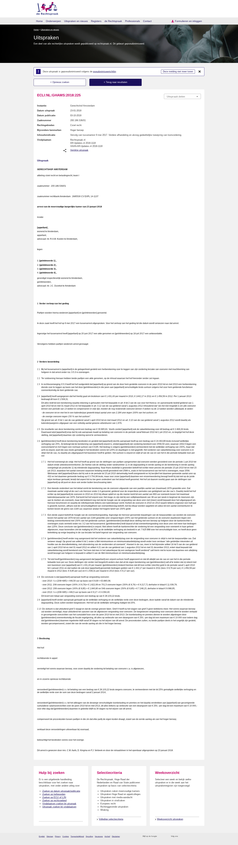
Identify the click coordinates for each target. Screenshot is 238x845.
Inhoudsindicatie (46, 135)
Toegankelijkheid (77, 836)
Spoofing (89, 836)
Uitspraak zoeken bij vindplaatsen (59, 806)
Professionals (132, 21)
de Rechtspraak (113, 21)
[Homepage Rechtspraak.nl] (46, 8)
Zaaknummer (44, 120)
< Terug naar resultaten (115, 82)
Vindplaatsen (44, 140)
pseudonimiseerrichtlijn (104, 71)
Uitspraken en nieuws (76, 21)
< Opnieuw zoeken (59, 82)
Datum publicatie (46, 115)
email (165, 836)
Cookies (65, 836)
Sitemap (50, 836)
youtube (199, 836)
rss (160, 836)
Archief (107, 836)
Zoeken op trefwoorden (53, 794)
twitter (181, 836)
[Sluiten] (199, 71)
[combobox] (182, 96)
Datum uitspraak (46, 110)
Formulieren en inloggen (188, 21)
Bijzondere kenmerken (49, 130)
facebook (185, 836)
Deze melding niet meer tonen (178, 71)
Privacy (58, 836)
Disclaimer (116, 836)
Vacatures (99, 836)
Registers (96, 21)
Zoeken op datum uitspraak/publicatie (61, 791)
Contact (147, 21)
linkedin (194, 836)
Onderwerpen (53, 21)
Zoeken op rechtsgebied (54, 800)
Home (39, 21)
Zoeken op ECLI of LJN (54, 797)
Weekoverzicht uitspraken (170, 819)
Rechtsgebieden (45, 125)
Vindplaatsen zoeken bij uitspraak (59, 803)
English (42, 836)
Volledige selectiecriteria (111, 819)
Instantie (41, 105)
